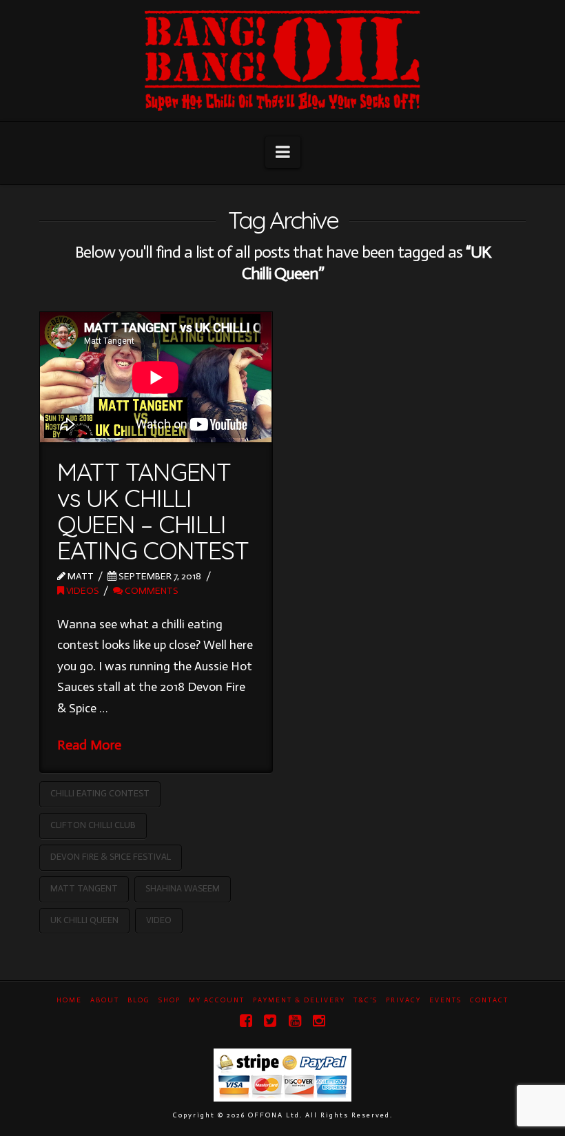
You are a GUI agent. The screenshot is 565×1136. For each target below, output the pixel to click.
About (104, 1000)
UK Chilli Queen (84, 920)
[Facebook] (246, 1020)
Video (159, 920)
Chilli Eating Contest (100, 793)
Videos (81, 591)
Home (69, 1000)
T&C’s (365, 1000)
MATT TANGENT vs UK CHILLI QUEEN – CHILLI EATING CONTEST (152, 510)
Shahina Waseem (182, 888)
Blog (138, 1000)
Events (445, 1000)
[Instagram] (319, 1020)
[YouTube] (295, 1020)
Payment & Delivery (299, 1000)
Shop (169, 1000)
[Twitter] (270, 1020)
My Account (217, 1000)
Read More (89, 744)
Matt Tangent (84, 888)
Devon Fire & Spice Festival (110, 856)
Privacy (403, 1000)
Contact (489, 1000)
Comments (150, 591)
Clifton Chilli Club (93, 825)
